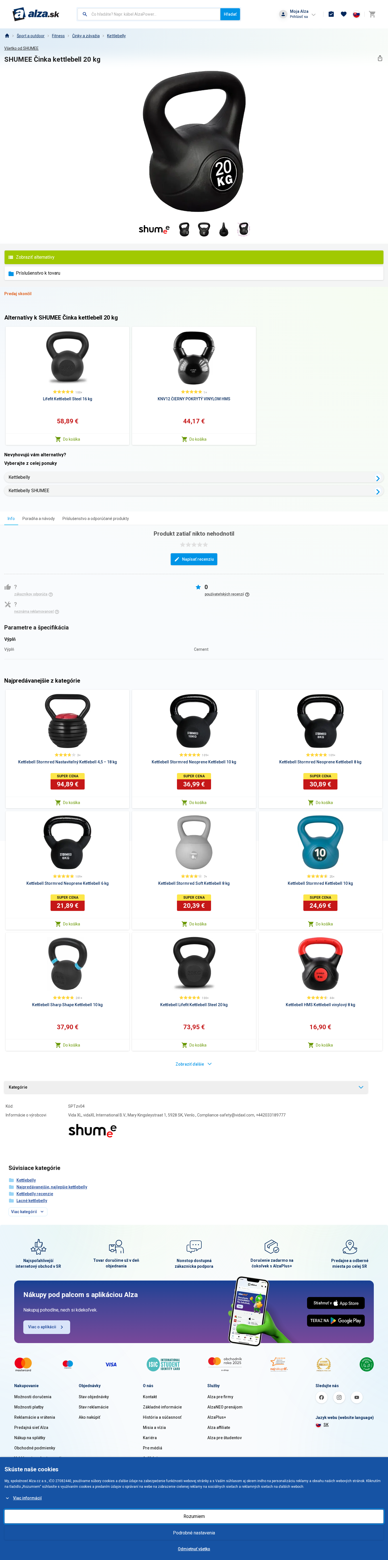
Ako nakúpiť (89, 1417)
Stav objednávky (94, 1397)
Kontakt (150, 1397)
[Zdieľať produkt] (380, 58)
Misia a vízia (154, 1427)
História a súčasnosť (162, 1417)
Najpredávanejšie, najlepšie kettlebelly (51, 1187)
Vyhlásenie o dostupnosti (37, 1458)
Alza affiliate (218, 1427)
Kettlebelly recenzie (34, 1194)
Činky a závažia (86, 36)
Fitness (58, 36)
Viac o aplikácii (42, 1327)
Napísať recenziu (198, 559)
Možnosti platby (28, 1407)
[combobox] (149, 14)
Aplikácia (151, 1458)
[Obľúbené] (343, 14)
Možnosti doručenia (32, 1397)
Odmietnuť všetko (194, 1549)
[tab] (11, 518)
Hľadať (230, 14)
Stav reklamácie (94, 1407)
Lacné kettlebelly (31, 1200)
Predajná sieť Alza (31, 1427)
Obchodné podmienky (34, 1448)
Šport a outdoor (31, 36)
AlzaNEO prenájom (225, 1407)
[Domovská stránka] (6, 36)
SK (326, 1424)
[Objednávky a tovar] (331, 14)
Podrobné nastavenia (194, 1533)
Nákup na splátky (29, 1437)
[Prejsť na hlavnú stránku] (35, 14)
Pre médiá (152, 1448)
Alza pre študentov (224, 1437)
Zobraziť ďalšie (190, 1064)
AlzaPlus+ (216, 1417)
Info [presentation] (11, 518)
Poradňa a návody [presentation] (38, 518)
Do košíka (71, 439)
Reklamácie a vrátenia (34, 1417)
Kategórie (18, 1087)
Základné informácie (162, 1407)
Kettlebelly (116, 36)
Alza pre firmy (220, 1397)
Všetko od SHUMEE (21, 48)
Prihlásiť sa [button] (299, 16)
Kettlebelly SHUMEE (29, 490)
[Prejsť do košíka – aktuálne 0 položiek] (372, 14)
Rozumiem (194, 1516)
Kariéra (150, 1437)
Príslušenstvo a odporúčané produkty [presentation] (95, 518)
